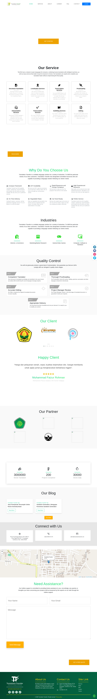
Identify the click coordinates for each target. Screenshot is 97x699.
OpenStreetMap (89, 576)
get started (48, 41)
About (50, 4)
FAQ (68, 4)
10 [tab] (57, 250)
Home (31, 4)
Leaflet (80, 576)
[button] (44, 346)
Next (91, 241)
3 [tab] (41, 250)
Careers (80, 691)
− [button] (2, 554)
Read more (15, 154)
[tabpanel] (17, 240)
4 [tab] (44, 250)
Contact (77, 4)
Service (40, 4)
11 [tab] (60, 250)
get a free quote (79, 662)
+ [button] (2, 551)
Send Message (15, 645)
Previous (5, 241)
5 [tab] (46, 250)
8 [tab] (53, 250)
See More (48, 517)
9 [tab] (55, 250)
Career (59, 4)
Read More (11, 510)
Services (80, 683)
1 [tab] (37, 250)
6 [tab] (48, 250)
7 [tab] (51, 250)
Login (86, 4)
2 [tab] (39, 250)
